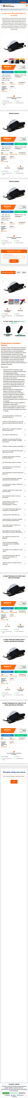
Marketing (15, 1096)
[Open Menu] (1, 5)
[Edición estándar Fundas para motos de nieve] (14, 194)
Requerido (8, 1095)
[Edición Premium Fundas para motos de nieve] (14, 126)
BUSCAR (14, 261)
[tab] (8, 272)
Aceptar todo (6, 1093)
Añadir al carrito (20, 211)
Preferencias (21, 1095)
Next (25, 46)
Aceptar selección (13, 1093)
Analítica (14, 1095)
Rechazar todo (22, 1093)
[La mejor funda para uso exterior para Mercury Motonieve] (14, 590)
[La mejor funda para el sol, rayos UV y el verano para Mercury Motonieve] (14, 717)
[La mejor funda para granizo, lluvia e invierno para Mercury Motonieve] (14, 654)
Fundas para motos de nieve (15, 9)
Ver (14, 781)
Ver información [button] (7, 211)
